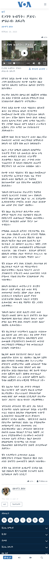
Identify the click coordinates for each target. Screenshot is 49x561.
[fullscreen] (44, 63)
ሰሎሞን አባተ (7, 27)
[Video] (31, 557)
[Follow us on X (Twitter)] (22, 520)
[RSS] (29, 520)
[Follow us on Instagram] (16, 520)
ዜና (3, 11)
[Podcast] (35, 520)
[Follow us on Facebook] (4, 520)
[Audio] (19, 557)
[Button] (44, 37)
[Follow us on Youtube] (10, 520)
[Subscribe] (41, 520)
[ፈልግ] (42, 557)
